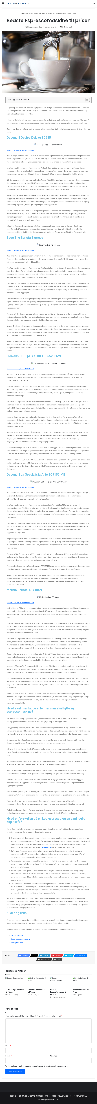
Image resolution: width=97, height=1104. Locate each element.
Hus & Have (33, 13)
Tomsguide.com (17, 943)
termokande (46, 847)
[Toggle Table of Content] (86, 100)
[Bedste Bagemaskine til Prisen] (14, 982)
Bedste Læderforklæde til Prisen (58, 992)
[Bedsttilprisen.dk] (19, 3)
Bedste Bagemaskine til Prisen (14, 991)
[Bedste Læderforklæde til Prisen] (59, 982)
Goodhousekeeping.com (20, 939)
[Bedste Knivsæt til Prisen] (82, 982)
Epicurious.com (17, 935)
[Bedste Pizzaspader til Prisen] (37, 982)
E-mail (8, 1056)
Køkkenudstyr (44, 13)
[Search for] (94, 4)
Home (25, 13)
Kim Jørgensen (32, 27)
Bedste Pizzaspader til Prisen (36, 991)
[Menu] (3, 4)
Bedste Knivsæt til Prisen (81, 991)
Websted (53, 1056)
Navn (8, 1046)
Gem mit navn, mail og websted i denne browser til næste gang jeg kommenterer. (37, 1066)
